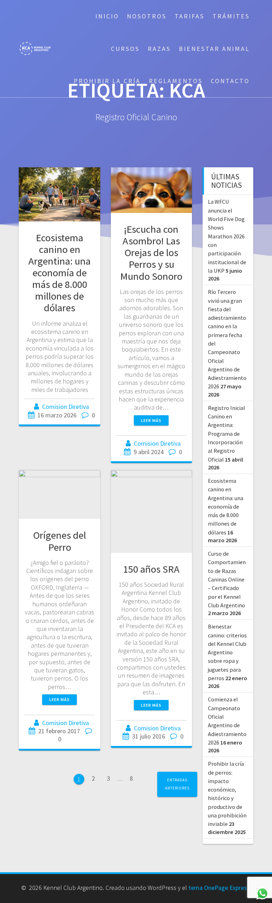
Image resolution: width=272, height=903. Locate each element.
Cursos (125, 49)
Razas (159, 49)
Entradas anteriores (177, 784)
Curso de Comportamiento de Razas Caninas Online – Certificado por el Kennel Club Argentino (227, 579)
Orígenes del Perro (59, 541)
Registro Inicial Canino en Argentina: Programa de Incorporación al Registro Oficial (226, 433)
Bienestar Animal (214, 49)
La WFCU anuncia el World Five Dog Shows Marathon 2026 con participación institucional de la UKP (227, 236)
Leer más (151, 420)
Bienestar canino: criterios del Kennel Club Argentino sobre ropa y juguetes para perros (227, 652)
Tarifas (189, 16)
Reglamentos (176, 81)
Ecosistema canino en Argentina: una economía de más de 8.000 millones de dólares (59, 272)
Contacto (230, 81)
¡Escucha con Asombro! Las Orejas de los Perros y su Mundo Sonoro (151, 253)
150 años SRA (151, 569)
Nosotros (146, 16)
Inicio (107, 16)
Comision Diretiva (65, 407)
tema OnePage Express (219, 888)
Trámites (231, 16)
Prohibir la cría (107, 81)
